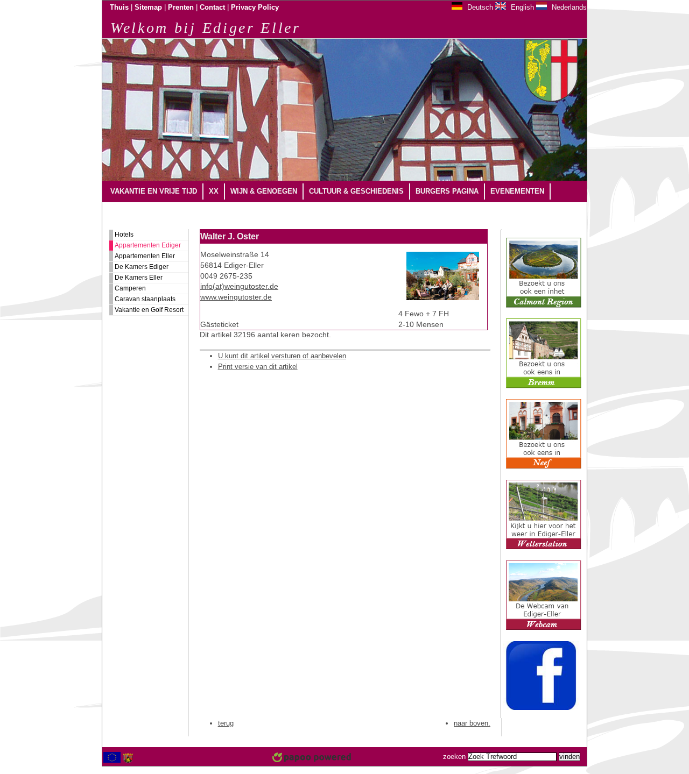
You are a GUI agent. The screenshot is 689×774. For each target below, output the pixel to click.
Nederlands (568, 7)
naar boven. (472, 723)
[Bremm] (543, 386)
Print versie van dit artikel (258, 367)
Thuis (119, 7)
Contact (212, 7)
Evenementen (517, 191)
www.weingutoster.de (236, 297)
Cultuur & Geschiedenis (356, 191)
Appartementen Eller (145, 256)
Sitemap (148, 7)
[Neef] (543, 467)
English (521, 7)
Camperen (130, 288)
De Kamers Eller (139, 277)
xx (214, 191)
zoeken (454, 757)
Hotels (124, 234)
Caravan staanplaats (145, 299)
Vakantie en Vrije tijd (153, 191)
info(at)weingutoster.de (239, 286)
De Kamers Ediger (141, 267)
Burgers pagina (447, 191)
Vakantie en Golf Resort (149, 310)
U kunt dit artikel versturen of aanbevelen (282, 356)
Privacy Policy (255, 7)
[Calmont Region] (543, 305)
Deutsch (479, 7)
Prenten (181, 7)
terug (226, 723)
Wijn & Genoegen (263, 191)
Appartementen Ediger (148, 245)
